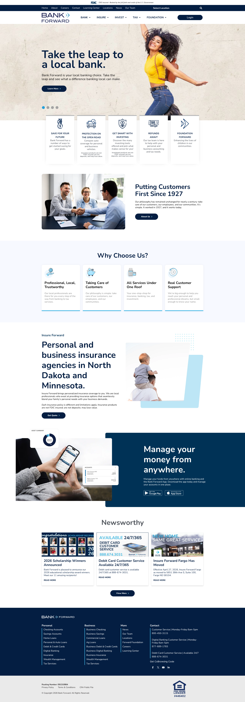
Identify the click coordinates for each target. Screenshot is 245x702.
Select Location (161, 8)
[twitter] (158, 667)
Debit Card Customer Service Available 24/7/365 (121, 562)
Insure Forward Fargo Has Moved (174, 562)
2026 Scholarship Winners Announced (65, 562)
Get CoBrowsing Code (162, 661)
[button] (201, 8)
